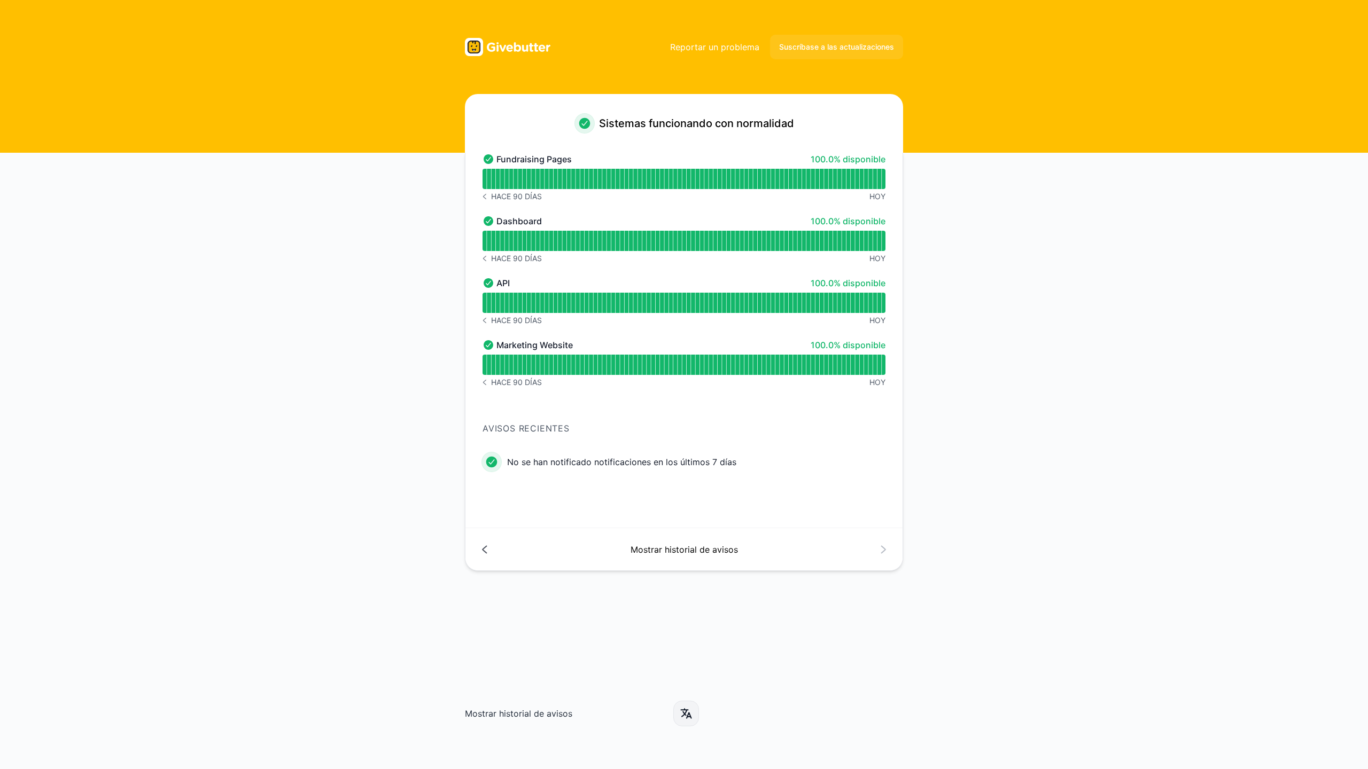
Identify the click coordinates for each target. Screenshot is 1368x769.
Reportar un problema (714, 47)
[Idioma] (686, 713)
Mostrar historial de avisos (518, 713)
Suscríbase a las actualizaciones (836, 46)
